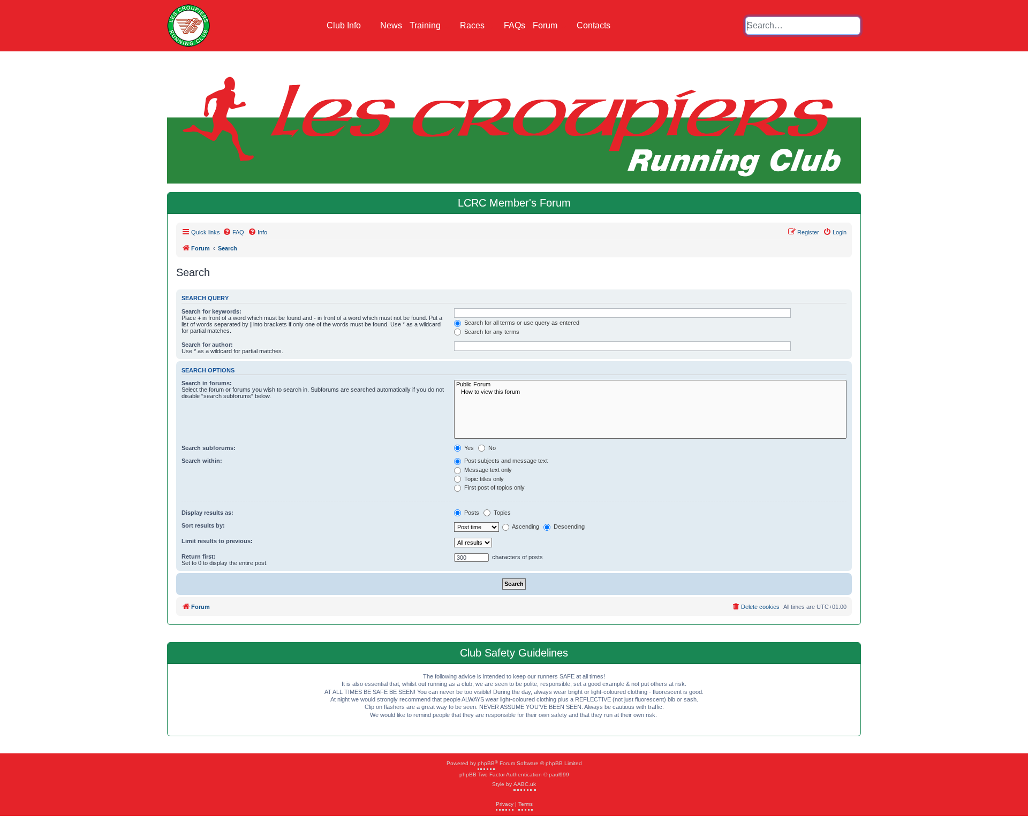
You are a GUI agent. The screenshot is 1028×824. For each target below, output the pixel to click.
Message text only (487, 470)
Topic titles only (483, 479)
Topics (501, 512)
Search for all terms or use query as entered (521, 322)
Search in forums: (207, 383)
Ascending (525, 526)
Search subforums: (209, 448)
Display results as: (207, 512)
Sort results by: (203, 525)
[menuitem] (233, 232)
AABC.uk (524, 784)
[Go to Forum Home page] (188, 25)
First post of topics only (494, 487)
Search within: (202, 460)
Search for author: (207, 344)
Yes (468, 448)
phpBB (486, 763)
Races (473, 25)
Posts (471, 512)
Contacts (593, 25)
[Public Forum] (650, 384)
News (391, 25)
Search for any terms (491, 332)
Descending (568, 526)
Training (426, 25)
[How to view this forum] (650, 391)
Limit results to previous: (217, 541)
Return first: (199, 556)
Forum (546, 25)
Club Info (345, 25)
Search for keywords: (211, 311)
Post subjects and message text (505, 460)
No (491, 448)
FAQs (514, 25)
